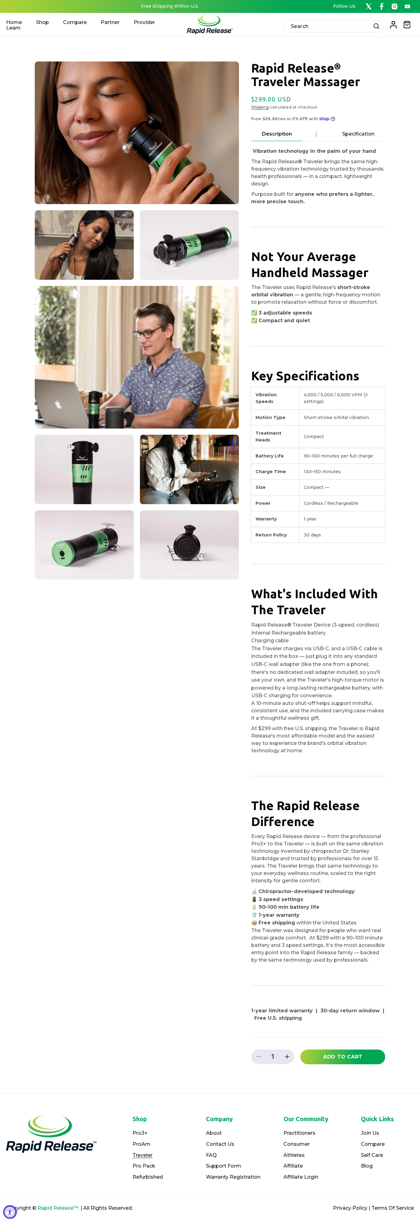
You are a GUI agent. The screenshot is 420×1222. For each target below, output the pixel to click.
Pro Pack (144, 1166)
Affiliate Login (300, 1177)
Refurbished (148, 1177)
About (214, 1133)
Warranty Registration (233, 1177)
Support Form (223, 1166)
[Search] (376, 26)
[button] (407, 24)
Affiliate (293, 1166)
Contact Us (220, 1144)
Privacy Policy (350, 1208)
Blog (367, 1166)
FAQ (211, 1155)
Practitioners (299, 1133)
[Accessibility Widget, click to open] (10, 1212)
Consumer (296, 1144)
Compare (373, 1144)
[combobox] (334, 26)
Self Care (372, 1155)
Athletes (294, 1155)
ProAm (141, 1144)
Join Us (370, 1133)
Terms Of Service (392, 1208)
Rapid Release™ (58, 1208)
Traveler (143, 1155)
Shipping (260, 107)
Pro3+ (140, 1133)
